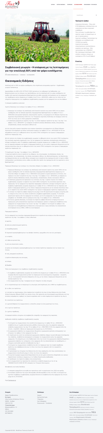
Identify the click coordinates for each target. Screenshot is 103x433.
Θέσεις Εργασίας (85, 409)
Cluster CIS (31, 430)
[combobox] (85, 15)
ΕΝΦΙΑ (80, 73)
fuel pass (81, 64)
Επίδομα (77, 76)
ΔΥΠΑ (92, 71)
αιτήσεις (77, 95)
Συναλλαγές (91, 88)
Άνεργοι (81, 67)
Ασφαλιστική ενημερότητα (84, 71)
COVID (76, 64)
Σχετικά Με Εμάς (61, 4)
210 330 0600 (9, 411)
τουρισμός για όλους (74, 421)
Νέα (92, 85)
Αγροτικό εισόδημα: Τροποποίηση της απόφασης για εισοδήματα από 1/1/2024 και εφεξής (86, 40)
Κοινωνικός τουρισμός (84, 82)
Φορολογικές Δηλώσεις (88, 93)
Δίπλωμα (95, 71)
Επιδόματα (77, 81)
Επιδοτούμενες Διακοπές (91, 78)
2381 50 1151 (9, 403)
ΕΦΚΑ (88, 73)
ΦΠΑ (86, 91)
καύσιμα (81, 95)
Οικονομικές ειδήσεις (83, 88)
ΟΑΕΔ (96, 86)
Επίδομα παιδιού (83, 76)
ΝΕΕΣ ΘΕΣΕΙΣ (87, 86)
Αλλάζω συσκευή (87, 69)
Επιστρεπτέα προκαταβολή (85, 81)
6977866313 (8, 413)
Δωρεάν (77, 73)
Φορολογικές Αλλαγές (83, 417)
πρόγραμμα (86, 95)
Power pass (93, 64)
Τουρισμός (83, 91)
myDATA (86, 64)
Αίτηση (89, 67)
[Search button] (96, 15)
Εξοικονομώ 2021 (93, 73)
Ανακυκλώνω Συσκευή (78, 399)
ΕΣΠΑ (84, 73)
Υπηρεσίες (69, 4)
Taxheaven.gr (12, 380)
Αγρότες (93, 67)
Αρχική (53, 4)
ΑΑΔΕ (85, 67)
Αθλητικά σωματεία (79, 69)
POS (89, 64)
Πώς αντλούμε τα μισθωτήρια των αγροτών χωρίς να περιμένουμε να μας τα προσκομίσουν (85, 34)
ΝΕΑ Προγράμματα (79, 412)
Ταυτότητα (77, 91)
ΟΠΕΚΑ (76, 88)
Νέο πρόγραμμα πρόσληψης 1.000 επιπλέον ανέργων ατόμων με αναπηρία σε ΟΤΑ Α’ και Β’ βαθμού (85, 54)
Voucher (77, 67)
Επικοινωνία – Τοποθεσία (90, 4)
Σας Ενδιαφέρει (78, 4)
